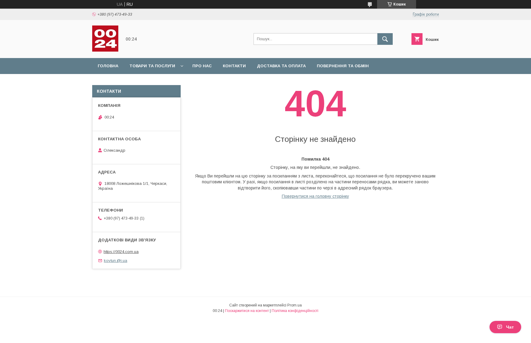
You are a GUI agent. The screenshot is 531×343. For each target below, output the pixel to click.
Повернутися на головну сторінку (315, 196)
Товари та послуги (152, 66)
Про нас (202, 66)
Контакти (234, 66)
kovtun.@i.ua (115, 260)
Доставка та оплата (281, 66)
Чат (510, 327)
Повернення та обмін (343, 66)
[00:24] (105, 50)
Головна (108, 66)
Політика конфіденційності (295, 311)
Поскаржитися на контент (247, 311)
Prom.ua (294, 305)
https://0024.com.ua (121, 251)
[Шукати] (385, 39)
